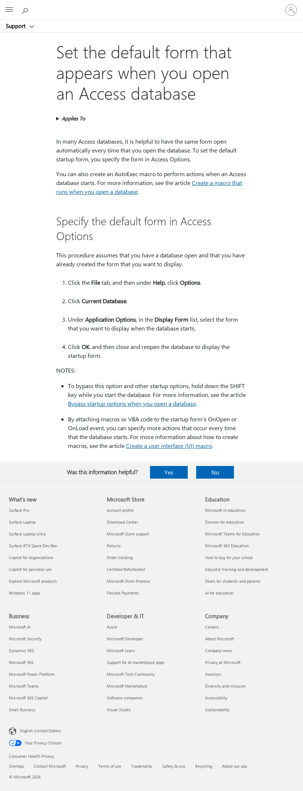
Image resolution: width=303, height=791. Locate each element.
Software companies (125, 698)
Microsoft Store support (128, 534)
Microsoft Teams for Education (232, 534)
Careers (212, 627)
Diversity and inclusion (225, 686)
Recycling (203, 766)
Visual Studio (118, 709)
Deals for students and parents (233, 581)
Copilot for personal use (30, 569)
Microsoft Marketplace (127, 686)
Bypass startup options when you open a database (132, 403)
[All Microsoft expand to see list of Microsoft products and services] (9, 10)
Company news (218, 650)
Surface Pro (19, 510)
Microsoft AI (20, 627)
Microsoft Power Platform (31, 674)
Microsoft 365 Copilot (28, 698)
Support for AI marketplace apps (135, 662)
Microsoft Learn (121, 650)
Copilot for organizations (31, 557)
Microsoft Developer (125, 638)
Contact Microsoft (50, 766)
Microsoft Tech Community (131, 674)
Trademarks (141, 766)
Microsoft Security (25, 638)
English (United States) (40, 730)
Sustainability (217, 709)
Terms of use (109, 766)
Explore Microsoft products (33, 581)
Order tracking (120, 557)
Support (16, 26)
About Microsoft (219, 638)
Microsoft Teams (24, 686)
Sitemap (16, 766)
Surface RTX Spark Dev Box (33, 545)
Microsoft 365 (21, 662)
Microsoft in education (225, 510)
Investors (213, 674)
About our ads (234, 766)
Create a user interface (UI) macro (169, 445)
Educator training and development (236, 569)
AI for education (219, 593)
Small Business (22, 709)
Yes (168, 472)
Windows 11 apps (24, 593)
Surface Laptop (22, 522)
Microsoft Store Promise (128, 581)
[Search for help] (26, 10)
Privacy (82, 766)
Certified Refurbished (126, 569)
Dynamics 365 (21, 650)
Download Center (122, 522)
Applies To (73, 118)
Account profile (120, 510)
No (215, 472)
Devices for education (224, 522)
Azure (112, 627)
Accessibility (216, 698)
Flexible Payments (123, 593)
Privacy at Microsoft (223, 662)
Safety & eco (173, 766)
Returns (114, 545)
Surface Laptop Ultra (27, 534)
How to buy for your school (229, 557)
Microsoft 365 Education (227, 545)
